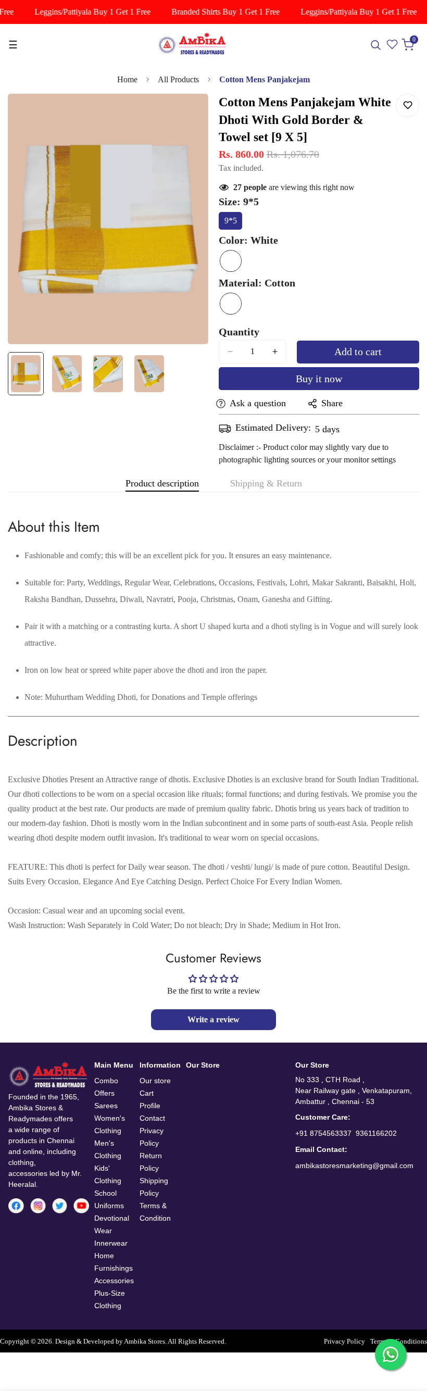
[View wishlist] (392, 45)
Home (127, 79)
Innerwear (111, 1243)
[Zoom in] (186, 116)
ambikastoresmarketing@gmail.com (354, 1165)
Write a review (213, 1019)
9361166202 (376, 1133)
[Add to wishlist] (407, 105)
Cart (147, 1093)
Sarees (106, 1105)
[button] (410, 45)
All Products (178, 79)
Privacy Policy (344, 1341)
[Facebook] (16, 1206)
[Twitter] (60, 1205)
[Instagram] (38, 1205)
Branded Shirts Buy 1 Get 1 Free (219, 11)
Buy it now (319, 378)
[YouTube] (81, 1206)
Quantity (239, 331)
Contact (152, 1118)
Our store (155, 1080)
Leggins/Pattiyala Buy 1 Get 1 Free (86, 11)
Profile (150, 1105)
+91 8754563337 (323, 1133)
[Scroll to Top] (407, 1334)
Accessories (114, 1280)
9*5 (233, 223)
